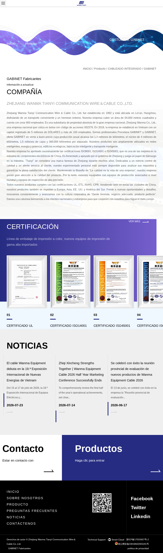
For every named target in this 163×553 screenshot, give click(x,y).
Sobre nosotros (25, 498)
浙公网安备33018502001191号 (133, 544)
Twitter (138, 507)
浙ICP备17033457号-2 (137, 539)
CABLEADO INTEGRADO (124, 68)
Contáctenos (21, 523)
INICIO (11, 43)
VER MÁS (135, 221)
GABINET (150, 132)
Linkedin (140, 516)
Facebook (142, 498)
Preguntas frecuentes (32, 511)
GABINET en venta (25, 137)
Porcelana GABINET (130, 132)
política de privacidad (138, 548)
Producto (31, 43)
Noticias (16, 517)
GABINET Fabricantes (19, 548)
